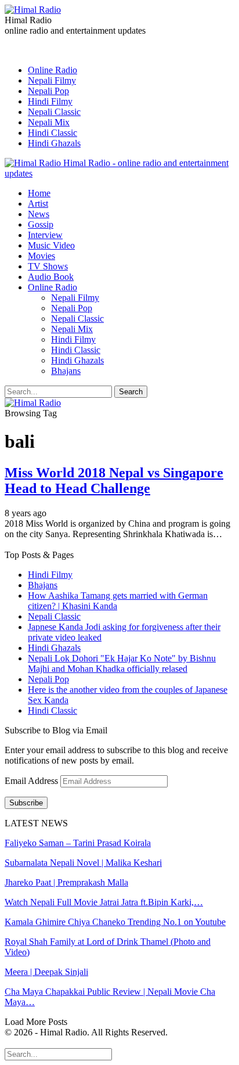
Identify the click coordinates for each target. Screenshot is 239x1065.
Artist (38, 203)
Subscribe (26, 802)
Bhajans (66, 371)
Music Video (51, 245)
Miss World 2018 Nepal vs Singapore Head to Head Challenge (114, 480)
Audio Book (51, 277)
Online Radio (52, 70)
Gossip (40, 224)
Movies (41, 256)
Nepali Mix (49, 122)
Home (39, 193)
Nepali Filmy (52, 80)
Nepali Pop (48, 91)
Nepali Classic (54, 112)
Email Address (32, 781)
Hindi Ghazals (54, 143)
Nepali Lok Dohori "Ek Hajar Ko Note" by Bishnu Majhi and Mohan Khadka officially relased (122, 663)
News (38, 214)
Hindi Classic (52, 133)
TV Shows (48, 266)
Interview (45, 235)
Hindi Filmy (50, 101)
